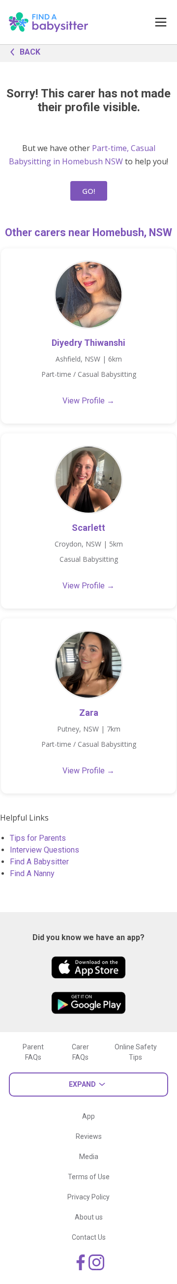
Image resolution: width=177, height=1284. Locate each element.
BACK (30, 52)
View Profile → (88, 400)
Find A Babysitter (39, 861)
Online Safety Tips (136, 1052)
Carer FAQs (80, 1052)
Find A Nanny (32, 873)
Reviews (89, 1136)
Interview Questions (44, 850)
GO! (88, 191)
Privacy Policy (88, 1197)
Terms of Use (89, 1177)
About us (89, 1217)
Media (88, 1157)
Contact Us (89, 1237)
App (88, 1116)
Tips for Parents (38, 838)
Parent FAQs (33, 1052)
